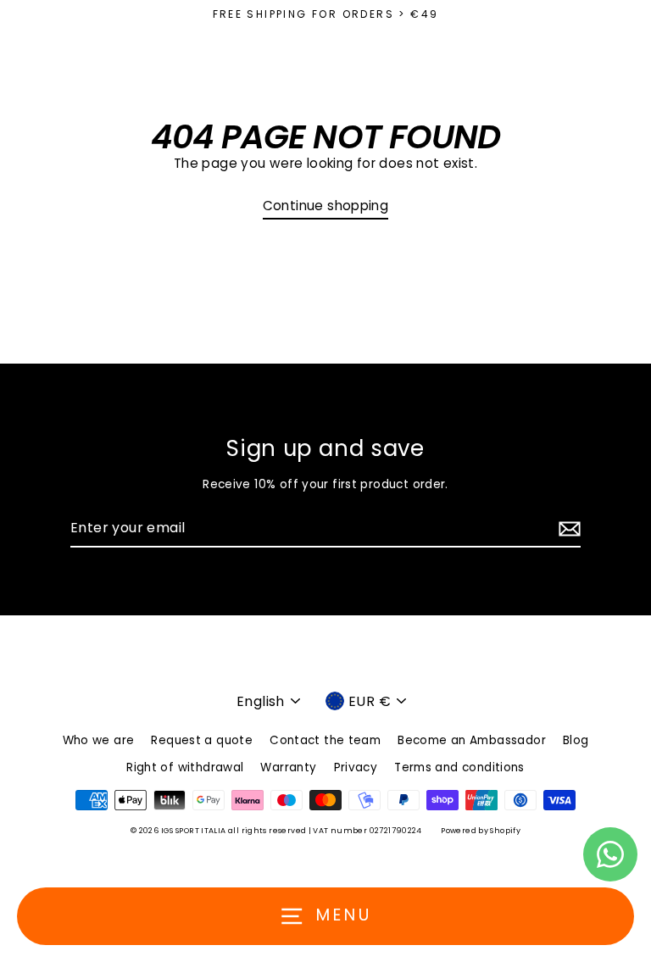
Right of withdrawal (184, 767)
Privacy (356, 767)
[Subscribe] (567, 529)
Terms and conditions (459, 767)
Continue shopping (326, 205)
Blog (576, 740)
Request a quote (202, 740)
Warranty (288, 767)
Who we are (99, 740)
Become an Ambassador (472, 740)
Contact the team (325, 740)
